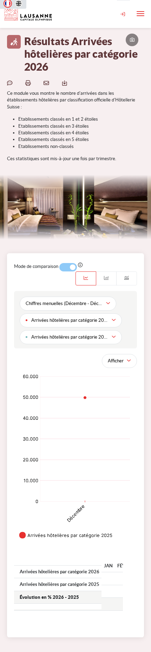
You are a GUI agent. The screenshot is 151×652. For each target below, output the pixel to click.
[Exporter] (66, 83)
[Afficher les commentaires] (11, 83)
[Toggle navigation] (140, 14)
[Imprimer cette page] (29, 83)
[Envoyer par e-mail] (47, 83)
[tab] (86, 278)
